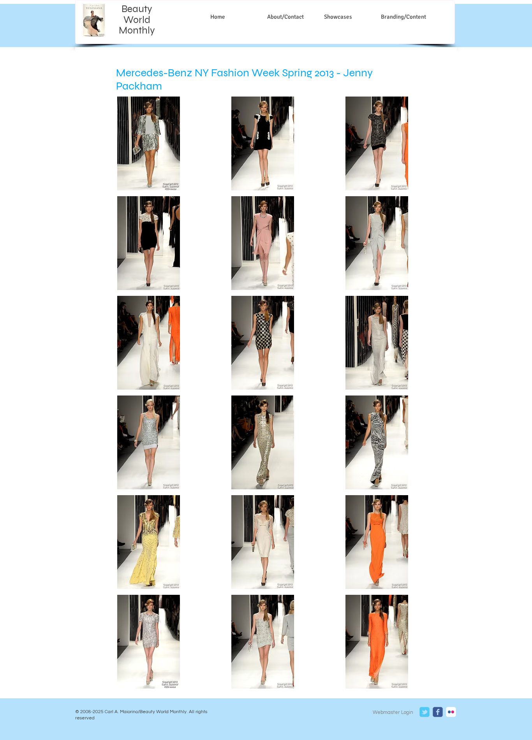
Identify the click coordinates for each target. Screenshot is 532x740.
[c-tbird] (424, 712)
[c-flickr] (451, 712)
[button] (149, 143)
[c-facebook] (438, 712)
